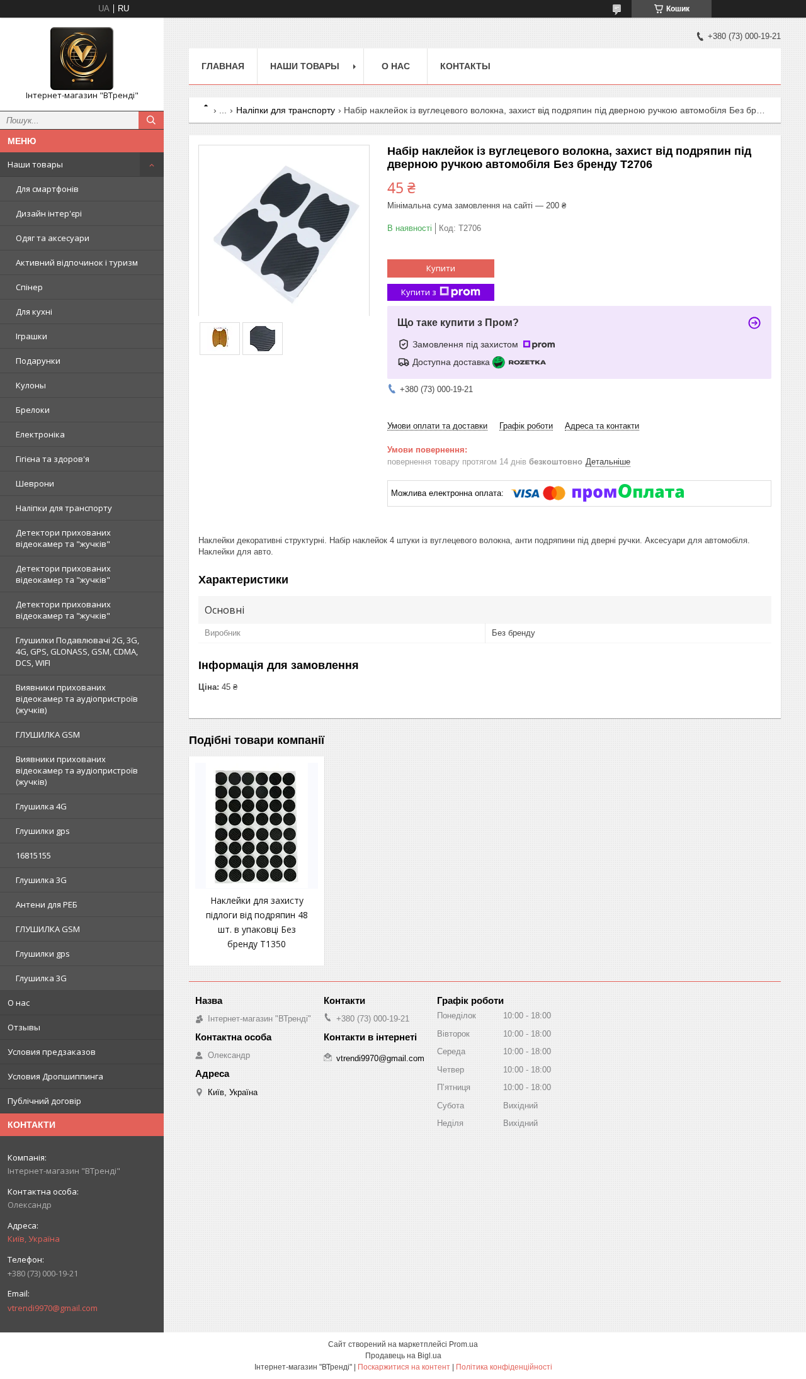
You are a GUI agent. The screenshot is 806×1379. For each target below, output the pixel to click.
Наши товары (35, 164)
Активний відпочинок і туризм (77, 262)
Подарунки (38, 360)
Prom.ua (463, 1344)
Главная (223, 66)
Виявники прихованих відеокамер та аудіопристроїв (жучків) (77, 699)
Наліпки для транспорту (64, 508)
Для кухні (34, 311)
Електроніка (40, 434)
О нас (19, 1002)
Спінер (29, 287)
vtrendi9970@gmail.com (53, 1308)
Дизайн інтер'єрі (49, 213)
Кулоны (31, 385)
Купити (440, 268)
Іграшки (31, 336)
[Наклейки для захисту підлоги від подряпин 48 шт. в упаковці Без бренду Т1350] (256, 826)
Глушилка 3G (41, 880)
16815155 (33, 855)
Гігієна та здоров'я (52, 458)
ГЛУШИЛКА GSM (48, 734)
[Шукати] (151, 120)
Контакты (465, 66)
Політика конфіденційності (504, 1367)
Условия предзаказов (52, 1051)
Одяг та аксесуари (52, 238)
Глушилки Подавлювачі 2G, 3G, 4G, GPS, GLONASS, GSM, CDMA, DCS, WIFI (77, 651)
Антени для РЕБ (46, 904)
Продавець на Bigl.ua (403, 1355)
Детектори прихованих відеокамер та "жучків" (63, 538)
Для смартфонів (47, 188)
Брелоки (33, 409)
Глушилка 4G (41, 806)
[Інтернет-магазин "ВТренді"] (81, 58)
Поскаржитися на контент (404, 1367)
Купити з (418, 292)
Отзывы (24, 1027)
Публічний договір (44, 1100)
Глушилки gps (43, 830)
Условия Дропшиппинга (55, 1076)
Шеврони (35, 483)
